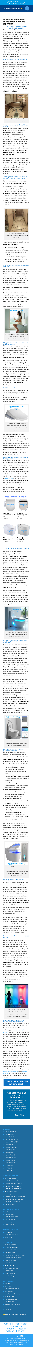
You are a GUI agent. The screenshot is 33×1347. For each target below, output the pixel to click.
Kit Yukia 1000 (9, 1168)
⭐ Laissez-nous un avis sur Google (14, 1314)
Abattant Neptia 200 (11, 1147)
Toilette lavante (9, 1265)
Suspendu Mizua (10, 1219)
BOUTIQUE (21, 1324)
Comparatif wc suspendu (12, 1202)
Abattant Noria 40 (10, 1157)
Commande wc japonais (12, 1289)
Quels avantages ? (10, 1250)
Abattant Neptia (9, 1214)
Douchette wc (9, 1263)
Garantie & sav (9, 1302)
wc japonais (9, 478)
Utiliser (10, 1331)
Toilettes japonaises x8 (12, 1191)
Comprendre (15, 1326)
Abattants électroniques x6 (13, 1186)
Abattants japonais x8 (11, 1181)
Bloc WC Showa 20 (10, 1134)
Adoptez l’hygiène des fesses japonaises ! (16, 1095)
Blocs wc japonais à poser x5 (14, 1194)
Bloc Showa (8, 1222)
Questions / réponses (11, 1276)
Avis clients (8, 1307)
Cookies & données (11, 1299)
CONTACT (8, 1309)
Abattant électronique (11, 1235)
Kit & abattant (9, 1232)
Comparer (10, 1328)
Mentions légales (10, 1296)
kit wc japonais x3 (10, 1178)
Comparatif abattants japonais (14, 1199)
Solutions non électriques (13, 1257)
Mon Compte (9, 1291)
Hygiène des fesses (11, 1260)
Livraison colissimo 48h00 (13, 1304)
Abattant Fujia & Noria (11, 1217)
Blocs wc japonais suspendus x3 (15, 1196)
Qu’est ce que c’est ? (11, 1244)
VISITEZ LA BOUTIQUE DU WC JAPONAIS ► (16, 1082)
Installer (22, 1328)
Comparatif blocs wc (11, 1204)
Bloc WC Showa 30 (10, 1137)
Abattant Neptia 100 (11, 1144)
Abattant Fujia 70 (10, 1152)
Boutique (7, 1283)
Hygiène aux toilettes (11, 1268)
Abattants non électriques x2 (13, 1183)
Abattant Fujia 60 (10, 1150)
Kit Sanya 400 (9, 1165)
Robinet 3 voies (9, 1224)
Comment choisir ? (10, 1252)
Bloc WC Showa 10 (10, 1131)
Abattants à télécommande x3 (14, 1188)
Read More (19, 1115)
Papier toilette (9, 1270)
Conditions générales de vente (14, 1294)
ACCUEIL (8, 1324)
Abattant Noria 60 (10, 1163)
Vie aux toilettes (10, 1273)
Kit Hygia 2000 (9, 1170)
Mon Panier (8, 1286)
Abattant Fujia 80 (10, 1155)
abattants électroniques (10, 1071)
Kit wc (6, 1211)
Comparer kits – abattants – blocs (15, 1255)
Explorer (20, 1331)
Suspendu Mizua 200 (11, 1142)
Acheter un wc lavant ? (12, 1247)
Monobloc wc (9, 1237)
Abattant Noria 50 (10, 1160)
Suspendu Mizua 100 (11, 1139)
